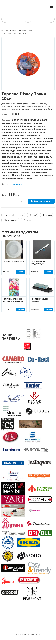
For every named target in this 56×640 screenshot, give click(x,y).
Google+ (33, 215)
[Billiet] (33, 333)
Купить (21, 272)
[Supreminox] (32, 437)
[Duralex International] (26, 372)
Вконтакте (47, 215)
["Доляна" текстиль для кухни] (12, 523)
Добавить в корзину (41, 201)
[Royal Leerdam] (13, 488)
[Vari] (13, 499)
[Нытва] (8, 542)
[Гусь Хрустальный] (13, 533)
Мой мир (27, 220)
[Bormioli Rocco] (27, 346)
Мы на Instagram (23, 622)
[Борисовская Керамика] (40, 488)
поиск (28, 19)
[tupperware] (34, 510)
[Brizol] (40, 533)
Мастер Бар (12, 8)
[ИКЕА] (28, 542)
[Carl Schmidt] (8, 424)
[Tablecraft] (10, 437)
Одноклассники (11, 220)
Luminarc (17, 184)
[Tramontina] (13, 463)
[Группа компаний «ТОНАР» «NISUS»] (12, 476)
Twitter (21, 215)
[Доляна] (7, 581)
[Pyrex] (29, 581)
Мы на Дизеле (38, 622)
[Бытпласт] (39, 476)
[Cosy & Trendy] (40, 568)
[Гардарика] (13, 568)
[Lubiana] (13, 398)
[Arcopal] (10, 594)
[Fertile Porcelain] (11, 385)
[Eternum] (36, 450)
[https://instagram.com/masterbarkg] (39, 463)
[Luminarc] (11, 450)
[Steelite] (12, 411)
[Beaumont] (32, 594)
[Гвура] (13, 510)
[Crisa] (8, 372)
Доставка (5, 19)
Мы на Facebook (16, 622)
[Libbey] (37, 411)
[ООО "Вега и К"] (30, 424)
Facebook (8, 215)
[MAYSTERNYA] (7, 555)
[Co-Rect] (38, 359)
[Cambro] (13, 359)
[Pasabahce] (38, 523)
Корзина (51, 19)
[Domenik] (40, 499)
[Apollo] (29, 555)
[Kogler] (33, 385)
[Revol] (34, 398)
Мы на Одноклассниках (29, 622)
